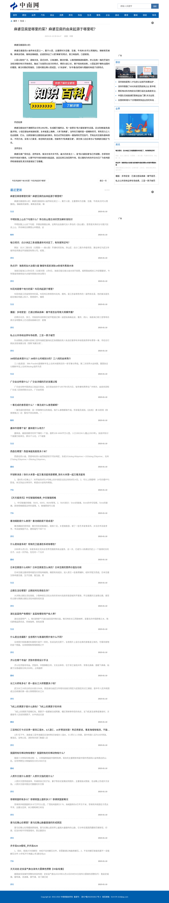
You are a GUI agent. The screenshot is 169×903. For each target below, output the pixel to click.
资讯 (71, 15)
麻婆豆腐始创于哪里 (40, 168)
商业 (52, 15)
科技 (80, 15)
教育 (126, 15)
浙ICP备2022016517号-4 (91, 897)
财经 (145, 15)
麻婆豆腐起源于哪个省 (76, 168)
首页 (15, 15)
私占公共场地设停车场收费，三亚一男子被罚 (135, 181)
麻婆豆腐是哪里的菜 (23, 168)
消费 (61, 15)
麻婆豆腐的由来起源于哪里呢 (96, 168)
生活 (89, 15)
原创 (24, 15)
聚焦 (98, 15)
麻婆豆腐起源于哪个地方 (57, 168)
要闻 (136, 15)
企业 (108, 15)
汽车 (43, 15)
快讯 (154, 15)
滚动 (117, 15)
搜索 (155, 6)
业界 (34, 15)
